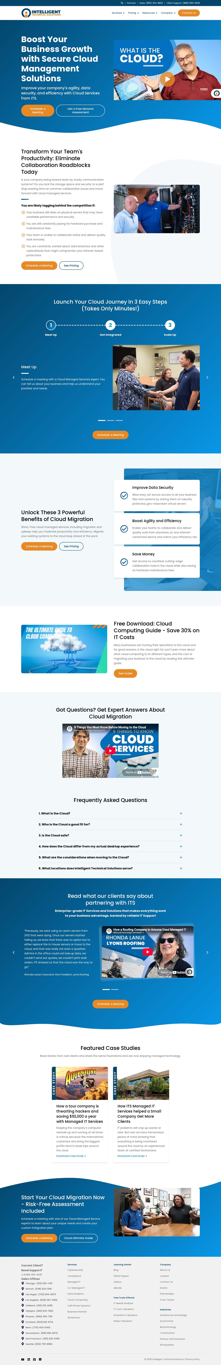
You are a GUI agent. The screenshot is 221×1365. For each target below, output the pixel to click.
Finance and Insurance (172, 1338)
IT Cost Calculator (124, 1309)
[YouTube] (22, 1359)
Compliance (74, 1276)
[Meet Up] (51, 325)
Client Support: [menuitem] (183, 3)
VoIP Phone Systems (79, 1305)
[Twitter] (40, 1359)
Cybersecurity (75, 1270)
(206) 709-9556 (43, 1344)
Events (163, 1287)
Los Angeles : (33, 1299)
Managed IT (74, 1281)
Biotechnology (168, 1327)
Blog (116, 1270)
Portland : (31, 1322)
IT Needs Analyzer (123, 1303)
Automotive (166, 1321)
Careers (164, 1276)
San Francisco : (34, 1338)
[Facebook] (34, 1359)
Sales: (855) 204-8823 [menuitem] (151, 3)
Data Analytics (76, 1293)
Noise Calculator (123, 1321)
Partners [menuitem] (131, 3)
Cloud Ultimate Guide (78, 1238)
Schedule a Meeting (37, 110)
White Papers (121, 1276)
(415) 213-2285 (45, 1305)
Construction (167, 1332)
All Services (74, 1317)
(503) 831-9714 (45, 1322)
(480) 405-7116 (44, 1316)
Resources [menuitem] (148, 13)
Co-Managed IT (76, 1287)
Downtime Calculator (125, 1315)
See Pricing (71, 265)
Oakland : (31, 1305)
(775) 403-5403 (41, 1327)
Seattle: (30, 1344)
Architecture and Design (173, 1315)
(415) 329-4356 (51, 1338)
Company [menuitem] (167, 13)
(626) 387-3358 (48, 1299)
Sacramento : (33, 1333)
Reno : (29, 1327)
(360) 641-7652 (44, 1310)
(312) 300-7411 (44, 1283)
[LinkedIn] (29, 1359)
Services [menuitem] (117, 13)
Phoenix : (31, 1316)
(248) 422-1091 (43, 1288)
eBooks (118, 1287)
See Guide (125, 673)
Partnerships (167, 1293)
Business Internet (77, 1311)
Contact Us (189, 13)
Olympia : (31, 1310)
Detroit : (30, 1288)
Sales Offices (30, 1279)
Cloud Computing (77, 1299)
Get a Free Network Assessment (81, 110)
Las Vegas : (32, 1294)
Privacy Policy (193, 1359)
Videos (117, 1281)
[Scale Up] (170, 325)
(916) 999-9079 (49, 1333)
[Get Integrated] (110, 325)
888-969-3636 (34, 1274)
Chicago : (31, 1283)
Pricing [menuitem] (132, 13)
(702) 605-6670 (47, 1294)
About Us (165, 1270)
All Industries (167, 1344)
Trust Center (167, 1299)
